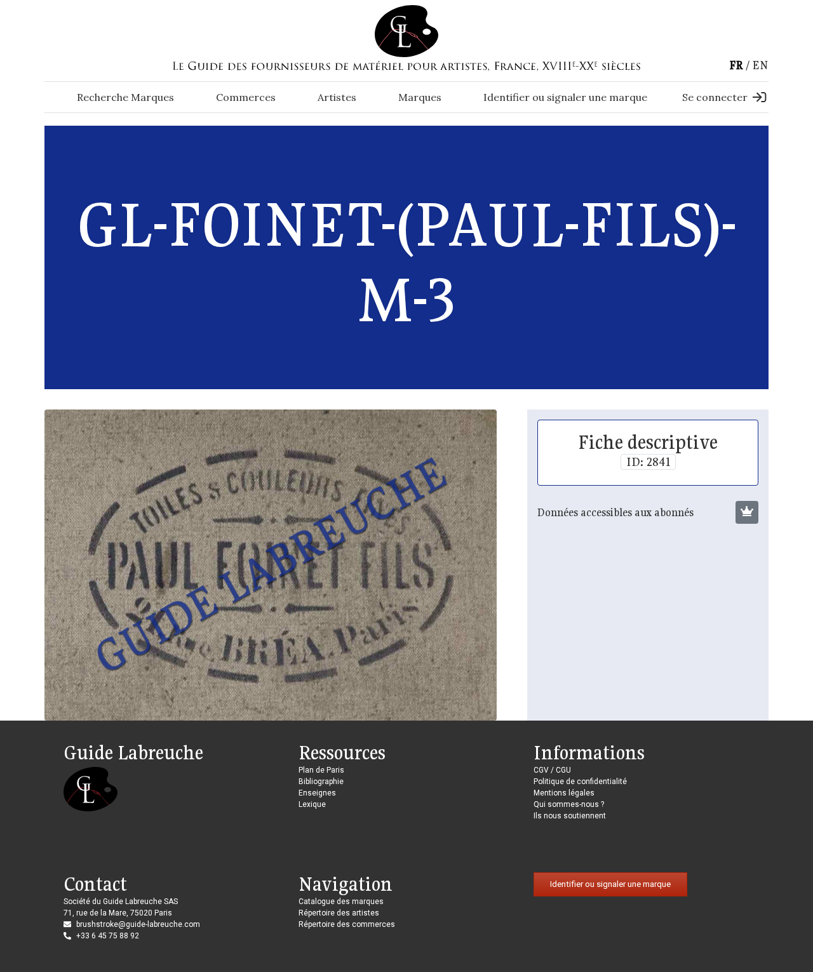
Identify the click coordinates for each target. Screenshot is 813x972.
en (760, 65)
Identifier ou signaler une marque (565, 97)
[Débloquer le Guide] (747, 512)
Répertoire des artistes (339, 913)
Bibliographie (321, 781)
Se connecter (715, 97)
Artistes (337, 97)
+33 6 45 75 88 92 (107, 935)
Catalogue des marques (341, 901)
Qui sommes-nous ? (569, 804)
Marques (419, 97)
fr (736, 65)
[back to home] (406, 30)
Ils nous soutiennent (570, 815)
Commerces (246, 97)
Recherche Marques (125, 97)
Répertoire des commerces (347, 924)
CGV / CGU (552, 770)
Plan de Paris (321, 770)
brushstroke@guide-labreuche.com (138, 924)
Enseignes (317, 793)
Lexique (312, 804)
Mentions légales (564, 793)
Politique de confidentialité (580, 781)
